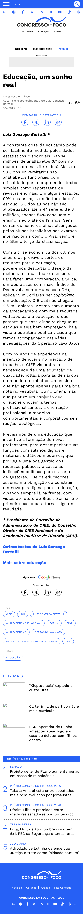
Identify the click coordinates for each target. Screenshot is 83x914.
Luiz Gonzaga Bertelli (48, 614)
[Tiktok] (69, 12)
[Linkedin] (41, 12)
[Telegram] (14, 12)
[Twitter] (31, 12)
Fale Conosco (62, 887)
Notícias (21, 49)
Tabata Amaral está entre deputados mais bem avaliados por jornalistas (42, 792)
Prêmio (63, 49)
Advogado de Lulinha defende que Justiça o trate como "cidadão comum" (44, 850)
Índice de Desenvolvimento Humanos (31, 641)
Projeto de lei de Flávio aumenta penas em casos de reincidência (44, 773)
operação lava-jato (48, 632)
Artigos (45, 887)
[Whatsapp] (4, 12)
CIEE (9, 614)
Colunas (31, 887)
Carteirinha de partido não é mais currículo (54, 708)
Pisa (69, 623)
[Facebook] (23, 12)
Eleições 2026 (42, 49)
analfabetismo (16, 632)
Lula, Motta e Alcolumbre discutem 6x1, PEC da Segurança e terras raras (42, 831)
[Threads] (78, 12)
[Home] (41, 22)
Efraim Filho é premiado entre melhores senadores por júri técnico (42, 812)
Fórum (54, 623)
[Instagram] (50, 12)
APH (68, 641)
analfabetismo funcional (23, 623)
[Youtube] (60, 12)
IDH (22, 614)
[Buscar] (77, 4)
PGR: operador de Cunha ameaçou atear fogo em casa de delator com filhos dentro (53, 733)
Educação (13, 657)
